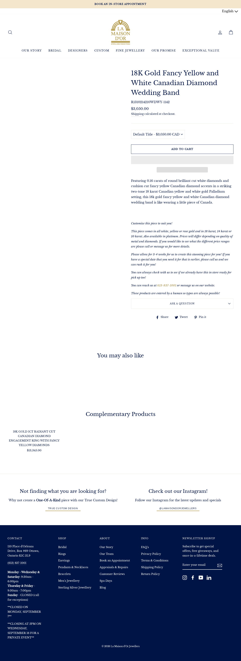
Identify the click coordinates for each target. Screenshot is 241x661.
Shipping (137, 114)
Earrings (64, 560)
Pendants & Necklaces (73, 567)
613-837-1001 (166, 285)
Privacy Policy (151, 554)
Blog (103, 587)
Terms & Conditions (154, 560)
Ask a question (182, 303)
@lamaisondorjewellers (178, 508)
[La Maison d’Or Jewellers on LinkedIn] (209, 577)
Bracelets (64, 574)
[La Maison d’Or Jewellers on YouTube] (201, 577)
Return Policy (150, 574)
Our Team (107, 554)
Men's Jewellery (69, 580)
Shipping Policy (152, 567)
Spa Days (106, 580)
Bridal (54, 50)
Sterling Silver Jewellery (74, 587)
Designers (78, 50)
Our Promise (164, 50)
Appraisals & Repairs (114, 567)
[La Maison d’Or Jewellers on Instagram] (184, 577)
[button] (182, 160)
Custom (101, 50)
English (228, 11)
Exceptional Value (200, 50)
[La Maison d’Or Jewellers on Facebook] (193, 577)
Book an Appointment (115, 560)
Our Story (32, 50)
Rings (62, 554)
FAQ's (145, 547)
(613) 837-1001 (17, 563)
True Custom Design (63, 508)
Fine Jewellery (130, 50)
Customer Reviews (112, 574)
